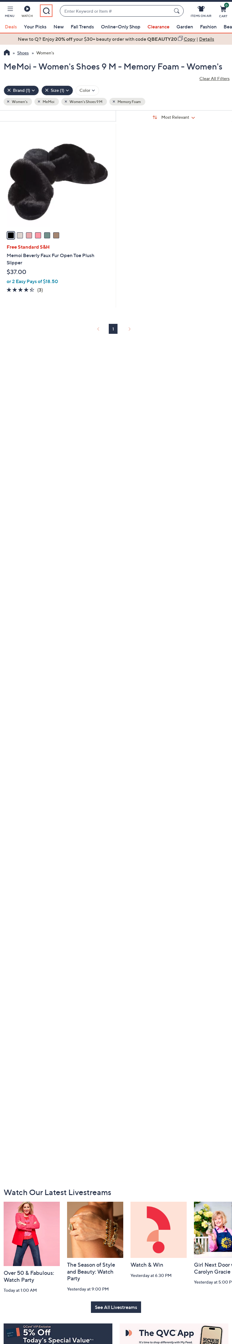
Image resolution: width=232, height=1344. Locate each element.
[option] (116, 39)
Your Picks (35, 27)
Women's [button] (19, 101)
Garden (184, 27)
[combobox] (115, 11)
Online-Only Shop (120, 27)
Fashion (208, 27)
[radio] (11, 235)
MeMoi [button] (48, 101)
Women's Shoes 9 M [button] (85, 101)
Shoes (23, 52)
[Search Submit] (177, 10)
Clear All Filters (214, 78)
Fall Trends (82, 27)
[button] (9, 12)
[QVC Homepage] (7, 53)
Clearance (158, 27)
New (58, 27)
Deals (11, 27)
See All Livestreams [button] (116, 1307)
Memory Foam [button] (129, 101)
